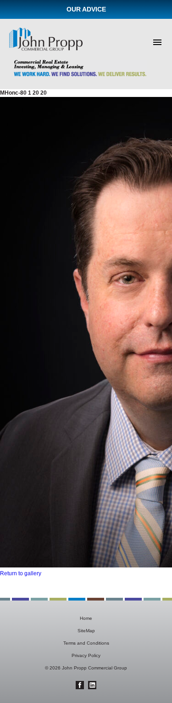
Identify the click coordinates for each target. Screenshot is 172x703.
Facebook (80, 685)
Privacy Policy (86, 655)
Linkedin (92, 685)
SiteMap (86, 630)
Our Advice (86, 9)
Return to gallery (20, 573)
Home (86, 618)
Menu (157, 42)
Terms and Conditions (86, 643)
